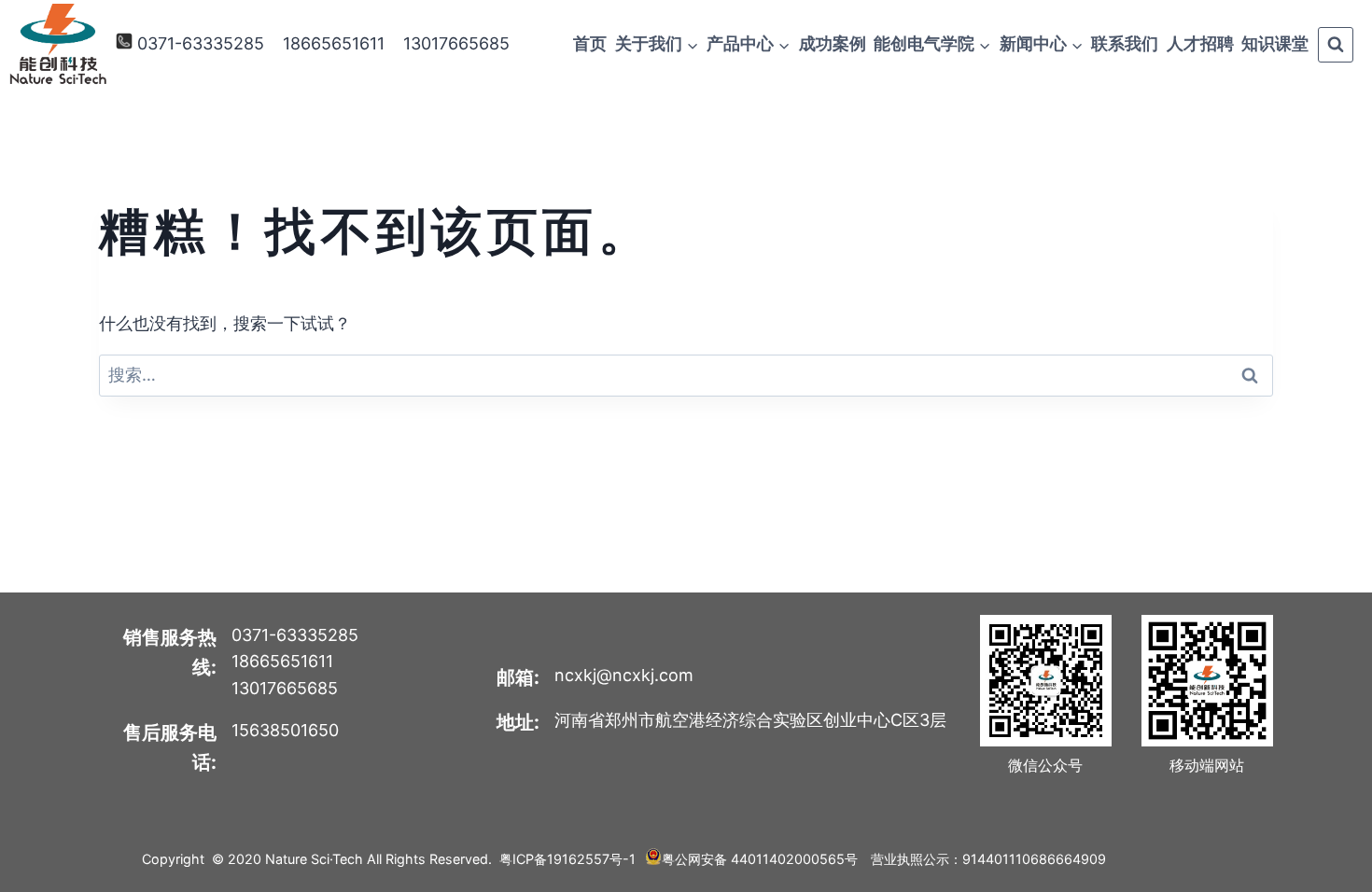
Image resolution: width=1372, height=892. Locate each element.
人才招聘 (1200, 43)
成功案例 (832, 43)
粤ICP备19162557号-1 (567, 859)
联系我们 (1124, 43)
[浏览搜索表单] (1335, 45)
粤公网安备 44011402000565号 (760, 859)
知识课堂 (1275, 43)
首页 (590, 43)
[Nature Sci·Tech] (57, 44)
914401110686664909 (1034, 859)
